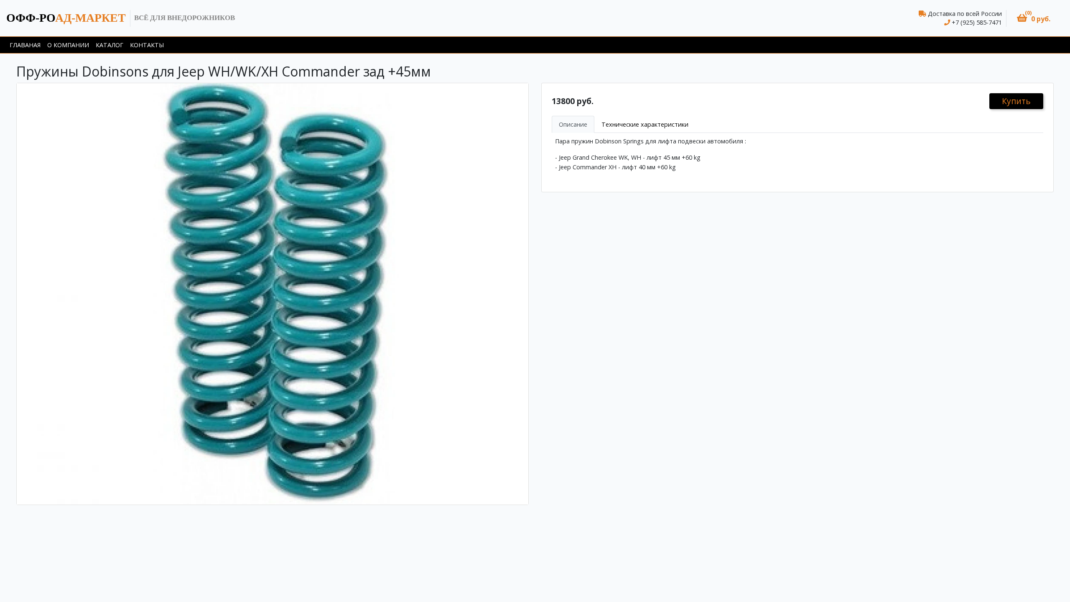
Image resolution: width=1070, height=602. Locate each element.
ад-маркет (66, 17)
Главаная (25, 45)
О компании (68, 45)
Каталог (109, 45)
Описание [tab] (573, 124)
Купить (1016, 101)
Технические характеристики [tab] (644, 124)
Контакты (147, 45)
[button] (1033, 18)
